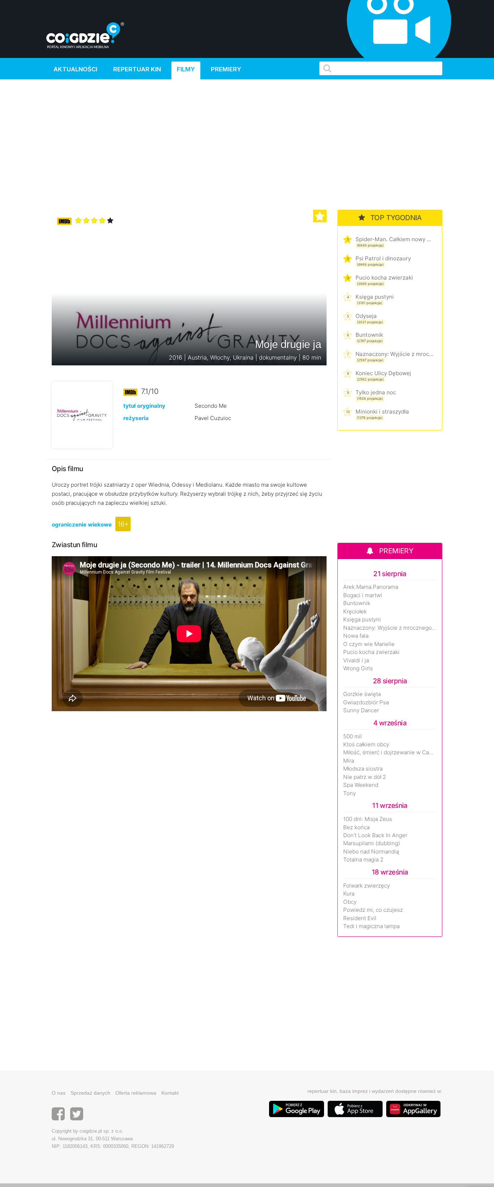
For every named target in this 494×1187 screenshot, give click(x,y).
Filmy (186, 69)
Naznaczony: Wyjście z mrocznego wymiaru (394, 354)
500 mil (352, 736)
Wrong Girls (358, 668)
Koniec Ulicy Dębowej (383, 373)
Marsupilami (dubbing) (371, 843)
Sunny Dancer (361, 710)
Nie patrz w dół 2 (364, 777)
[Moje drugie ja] (82, 414)
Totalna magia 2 (363, 859)
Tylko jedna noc (375, 392)
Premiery (226, 69)
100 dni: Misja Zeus (367, 819)
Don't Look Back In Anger (375, 835)
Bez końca (356, 827)
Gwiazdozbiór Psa (366, 702)
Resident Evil (359, 918)
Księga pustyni (374, 296)
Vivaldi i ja (356, 660)
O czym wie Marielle (369, 644)
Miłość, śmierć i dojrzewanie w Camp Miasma (389, 752)
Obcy (350, 902)
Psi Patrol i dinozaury (383, 258)
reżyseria (136, 418)
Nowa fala (356, 636)
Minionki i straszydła (382, 411)
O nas (58, 1093)
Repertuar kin (137, 69)
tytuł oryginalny (144, 405)
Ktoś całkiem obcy (366, 744)
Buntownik (369, 334)
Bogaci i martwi (362, 595)
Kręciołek (355, 611)
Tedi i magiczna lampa (371, 926)
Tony (349, 793)
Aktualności (75, 69)
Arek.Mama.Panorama (370, 587)
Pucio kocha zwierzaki (384, 277)
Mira (348, 761)
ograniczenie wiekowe (82, 524)
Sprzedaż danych (90, 1093)
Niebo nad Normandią (371, 851)
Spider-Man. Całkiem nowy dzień (394, 239)
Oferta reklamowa (135, 1093)
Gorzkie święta (362, 694)
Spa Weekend (360, 785)
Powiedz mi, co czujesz (373, 910)
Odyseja (366, 316)
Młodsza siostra (363, 769)
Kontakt (170, 1093)
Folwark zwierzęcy (366, 885)
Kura (348, 893)
